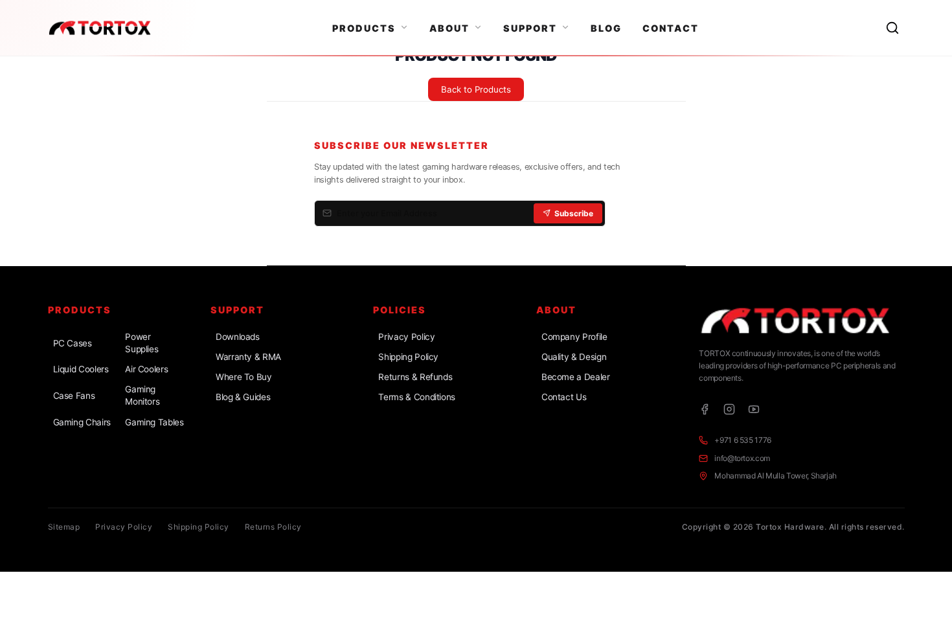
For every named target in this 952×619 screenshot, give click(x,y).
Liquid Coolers (81, 369)
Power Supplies (141, 343)
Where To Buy (244, 377)
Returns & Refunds (415, 377)
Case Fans (74, 395)
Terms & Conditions (416, 397)
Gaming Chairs (82, 422)
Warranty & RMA (248, 357)
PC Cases (72, 343)
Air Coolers (146, 369)
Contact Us (563, 397)
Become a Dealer (575, 377)
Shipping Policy (408, 357)
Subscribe (573, 213)
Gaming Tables (154, 422)
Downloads (238, 337)
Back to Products (476, 89)
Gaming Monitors (142, 395)
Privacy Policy (406, 337)
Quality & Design (573, 357)
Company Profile (574, 337)
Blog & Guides (243, 397)
